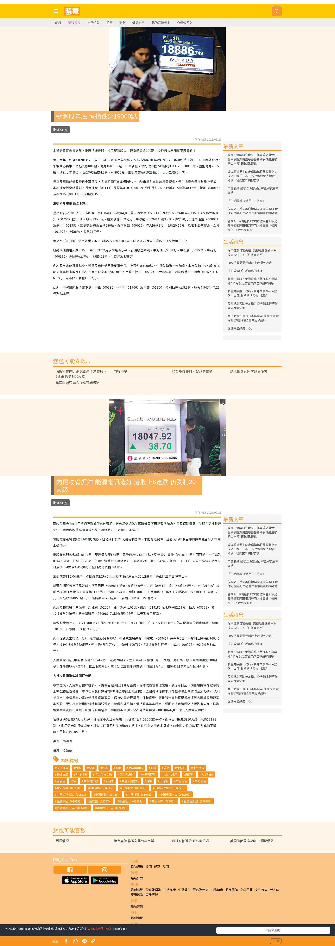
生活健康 (169, 889)
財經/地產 (60, 129)
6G (74, 781)
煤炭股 (189, 774)
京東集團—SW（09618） (73, 808)
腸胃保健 (231, 889)
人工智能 (207, 774)
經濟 (105, 768)
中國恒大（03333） (131, 801)
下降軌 (164, 781)
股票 (92, 768)
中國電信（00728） (101, 788)
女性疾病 (261, 889)
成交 (166, 768)
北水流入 (198, 768)
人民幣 (109, 781)
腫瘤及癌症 (200, 889)
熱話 (157, 866)
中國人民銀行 (130, 781)
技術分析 (200, 781)
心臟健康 (217, 889)
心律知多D (184, 22)
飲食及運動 (153, 889)
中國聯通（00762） (134, 788)
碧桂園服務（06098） (198, 801)
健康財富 (138, 22)
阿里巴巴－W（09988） (111, 808)
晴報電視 (74, 22)
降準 (149, 781)
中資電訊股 (91, 781)
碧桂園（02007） (100, 801)
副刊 (122, 22)
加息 (153, 768)
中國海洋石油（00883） (72, 794)
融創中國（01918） (69, 801)
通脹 (118, 768)
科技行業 (81, 774)
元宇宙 (61, 781)
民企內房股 (126, 774)
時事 (109, 22)
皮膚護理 (137, 894)
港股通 (181, 768)
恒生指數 (62, 768)
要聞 (149, 866)
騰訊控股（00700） (69, 788)
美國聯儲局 (135, 768)
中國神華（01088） (140, 794)
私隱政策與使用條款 (99, 929)
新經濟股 (62, 774)
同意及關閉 (273, 930)
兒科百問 (246, 889)
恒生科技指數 (103, 774)
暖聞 (166, 866)
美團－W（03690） (163, 801)
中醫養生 (184, 889)
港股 (78, 768)
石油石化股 (170, 774)
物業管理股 (148, 774)
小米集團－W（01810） (175, 794)
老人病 (274, 889)
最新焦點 (137, 866)
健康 (58, 22)
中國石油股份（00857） (169, 788)
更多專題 (152, 894)
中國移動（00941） (107, 794)
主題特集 (93, 22)
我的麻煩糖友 (161, 22)
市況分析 (181, 781)
